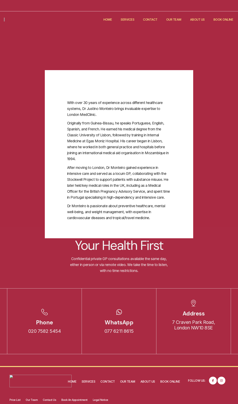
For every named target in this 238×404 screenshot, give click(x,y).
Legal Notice (100, 400)
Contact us (49, 400)
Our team (173, 19)
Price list (14, 400)
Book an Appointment (74, 400)
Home (107, 19)
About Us (197, 19)
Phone (44, 322)
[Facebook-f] (213, 380)
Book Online (223, 19)
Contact (150, 19)
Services (127, 19)
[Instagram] (221, 380)
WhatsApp (119, 322)
